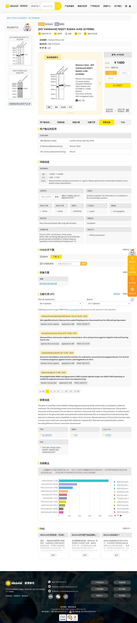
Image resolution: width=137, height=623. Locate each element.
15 (71, 391)
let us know (74, 309)
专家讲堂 (122, 582)
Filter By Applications (46, 299)
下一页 (76, 391)
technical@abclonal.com (68, 587)
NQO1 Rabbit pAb (20, 70)
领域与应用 (82, 6)
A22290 (20, 39)
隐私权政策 (72, 607)
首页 (8, 18)
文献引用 (91, 122)
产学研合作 (95, 6)
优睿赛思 (17, 596)
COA (79, 33)
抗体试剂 (22, 18)
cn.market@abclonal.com (68, 591)
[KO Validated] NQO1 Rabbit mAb (23, 37)
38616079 (86, 363)
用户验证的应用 (45, 123)
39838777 (86, 324)
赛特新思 (25, 596)
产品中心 (15, 18)
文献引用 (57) (46, 33)
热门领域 (122, 589)
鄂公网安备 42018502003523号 (83, 611)
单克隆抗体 (36, 18)
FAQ (123, 122)
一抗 (28, 18)
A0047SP (20, 73)
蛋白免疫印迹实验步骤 (48, 283)
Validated (46, 24)
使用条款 (63, 607)
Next (99, 83)
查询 (57, 197)
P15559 (108, 435)
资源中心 (107, 6)
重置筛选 (117, 294)
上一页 (41, 391)
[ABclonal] (18, 6)
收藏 (70, 33)
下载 (55, 256)
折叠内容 (126, 249)
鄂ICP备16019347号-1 (59, 611)
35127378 (86, 343)
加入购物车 (117, 85)
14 (66, 391)
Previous (40, 83)
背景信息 (106, 122)
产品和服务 (69, 6)
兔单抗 (59, 24)
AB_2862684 (47, 435)
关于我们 (118, 6)
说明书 (59, 33)
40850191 (83, 383)
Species (90, 299)
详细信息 (61, 122)
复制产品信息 (92, 33)
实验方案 (76, 122)
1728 (75, 435)
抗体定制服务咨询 (109, 110)
